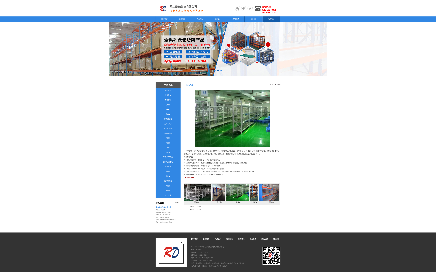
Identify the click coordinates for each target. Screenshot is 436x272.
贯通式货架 (168, 119)
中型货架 (168, 95)
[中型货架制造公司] (278, 200)
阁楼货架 (168, 100)
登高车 (168, 171)
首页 (271, 84)
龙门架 (168, 186)
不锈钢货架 (168, 133)
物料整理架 (168, 181)
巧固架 (168, 143)
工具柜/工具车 (168, 157)
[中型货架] (202, 200)
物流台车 (168, 167)
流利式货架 (168, 124)
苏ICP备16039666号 (231, 247)
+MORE (178, 203)
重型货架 (168, 90)
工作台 (168, 152)
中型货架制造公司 (278, 202)
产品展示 (277, 84)
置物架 (168, 176)
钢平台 (168, 109)
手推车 (168, 190)
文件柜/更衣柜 (168, 162)
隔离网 (168, 138)
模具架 (168, 114)
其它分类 (168, 195)
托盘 (168, 147)
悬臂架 (168, 105)
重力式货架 (168, 128)
